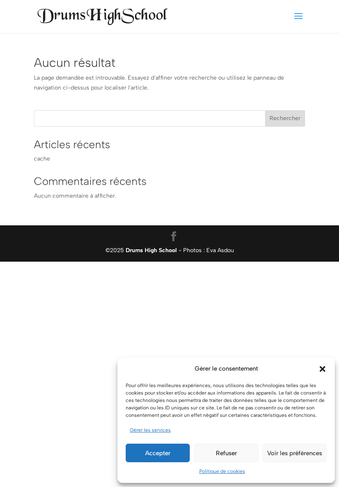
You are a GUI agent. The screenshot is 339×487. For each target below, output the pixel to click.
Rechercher (285, 118)
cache (42, 158)
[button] (322, 369)
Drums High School (151, 250)
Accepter (157, 453)
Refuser (226, 453)
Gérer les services (150, 430)
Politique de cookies (222, 471)
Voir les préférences (294, 453)
